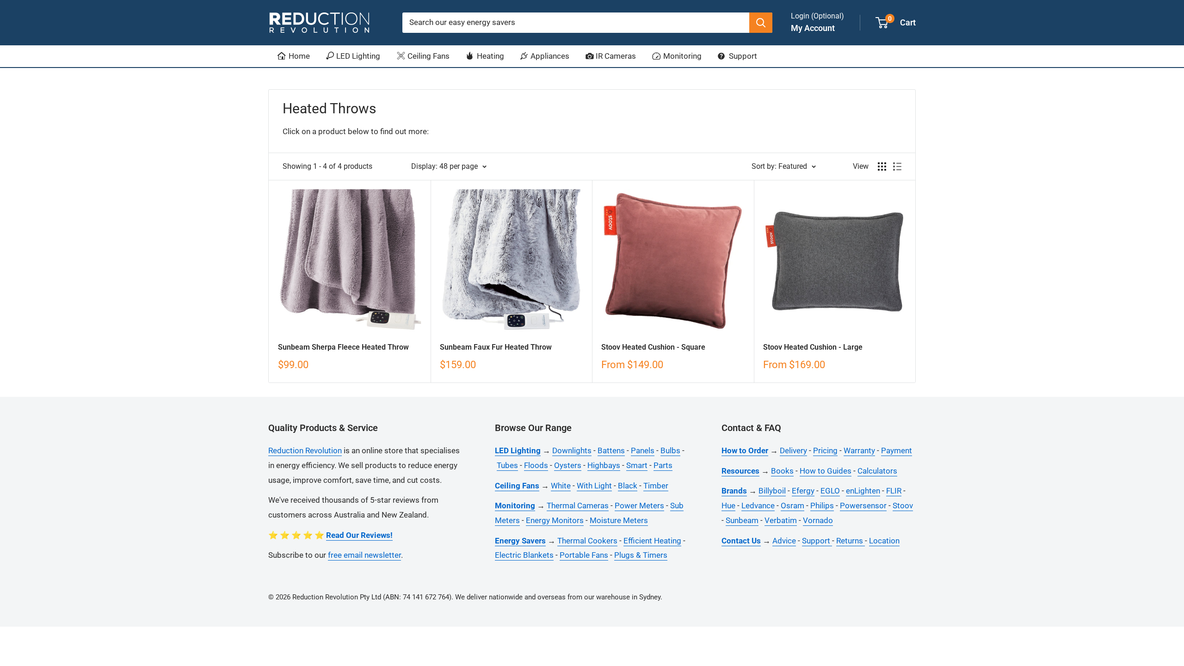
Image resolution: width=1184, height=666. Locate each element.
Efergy (803, 490)
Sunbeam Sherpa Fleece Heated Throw (343, 347)
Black (627, 485)
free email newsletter (364, 555)
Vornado (818, 520)
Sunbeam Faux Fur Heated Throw (496, 347)
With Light (594, 485)
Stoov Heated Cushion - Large (813, 347)
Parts (663, 465)
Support (742, 56)
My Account (813, 28)
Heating (489, 56)
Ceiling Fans (428, 56)
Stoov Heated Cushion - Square (653, 347)
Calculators (877, 470)
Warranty (859, 450)
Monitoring (681, 56)
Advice (784, 540)
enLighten (863, 490)
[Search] (760, 22)
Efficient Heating (652, 540)
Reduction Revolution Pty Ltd (336, 597)
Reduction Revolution (305, 450)
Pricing (825, 450)
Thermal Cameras (578, 505)
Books (782, 470)
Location (884, 540)
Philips (822, 505)
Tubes (507, 465)
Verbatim (781, 520)
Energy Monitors (555, 520)
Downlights (572, 450)
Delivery (793, 450)
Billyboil (772, 490)
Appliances (549, 56)
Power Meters (639, 505)
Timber (655, 485)
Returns (850, 540)
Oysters (567, 465)
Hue (728, 505)
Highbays (603, 465)
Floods (536, 465)
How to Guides (825, 470)
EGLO (830, 490)
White (561, 485)
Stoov (903, 505)
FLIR (893, 490)
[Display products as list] (897, 166)
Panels (642, 450)
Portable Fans (584, 555)
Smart (637, 465)
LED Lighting (357, 56)
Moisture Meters (619, 520)
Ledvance (758, 505)
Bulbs (670, 450)
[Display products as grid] (882, 166)
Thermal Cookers (587, 540)
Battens (611, 450)
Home (298, 56)
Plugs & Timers (640, 555)
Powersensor (863, 505)
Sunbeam (742, 520)
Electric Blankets (524, 555)
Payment (896, 450)
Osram (792, 505)
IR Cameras (615, 56)
